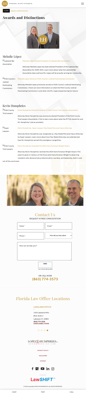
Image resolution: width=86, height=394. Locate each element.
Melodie (26, 61)
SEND (45, 264)
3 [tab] (44, 330)
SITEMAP (43, 361)
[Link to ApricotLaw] (43, 379)
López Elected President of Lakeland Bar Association (49, 61)
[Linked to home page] (43, 344)
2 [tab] (41, 330)
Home (6, 11)
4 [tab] (47, 330)
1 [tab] (38, 330)
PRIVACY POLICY (43, 350)
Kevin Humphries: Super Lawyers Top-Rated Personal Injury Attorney (45, 128)
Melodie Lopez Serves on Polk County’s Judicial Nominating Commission (46, 79)
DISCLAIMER (43, 355)
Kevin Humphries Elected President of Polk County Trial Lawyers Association (48, 110)
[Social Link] (32, 369)
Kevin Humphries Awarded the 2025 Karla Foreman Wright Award (44, 146)
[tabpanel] (43, 315)
